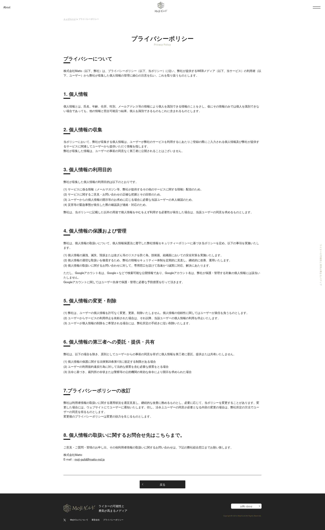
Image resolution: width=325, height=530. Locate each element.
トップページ (69, 18)
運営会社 (96, 519)
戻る (162, 484)
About (6, 7)
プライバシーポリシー (113, 519)
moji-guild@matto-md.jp (89, 459)
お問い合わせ (246, 506)
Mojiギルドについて (79, 519)
